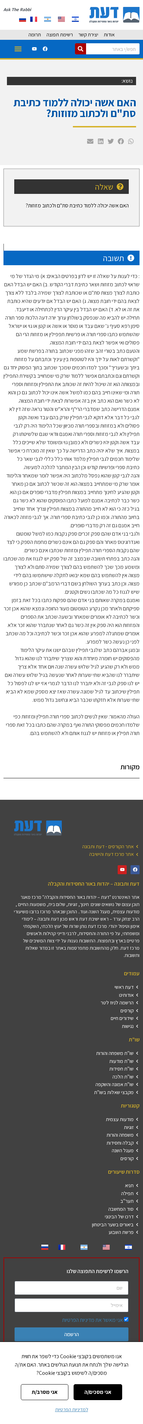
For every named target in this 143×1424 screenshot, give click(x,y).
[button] (18, 49)
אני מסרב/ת (45, 1392)
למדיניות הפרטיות (71, 1409)
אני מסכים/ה (97, 1392)
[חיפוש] (80, 48)
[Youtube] (34, 48)
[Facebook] (45, 48)
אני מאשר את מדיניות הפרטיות (92, 1320)
